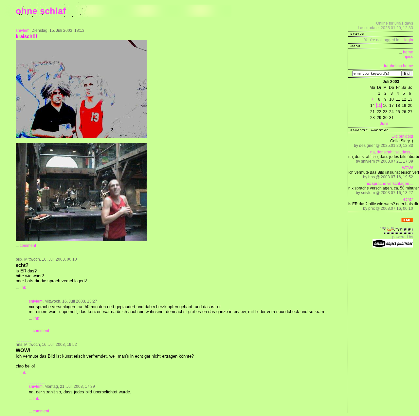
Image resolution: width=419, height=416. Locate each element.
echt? (408, 199)
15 (379, 105)
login (408, 40)
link (23, 287)
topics (408, 56)
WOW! (407, 168)
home (408, 52)
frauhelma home (398, 66)
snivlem (22, 30)
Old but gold (402, 136)
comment (28, 245)
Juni (384, 123)
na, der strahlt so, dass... (391, 152)
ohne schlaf (41, 11)
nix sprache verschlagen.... (389, 183)
